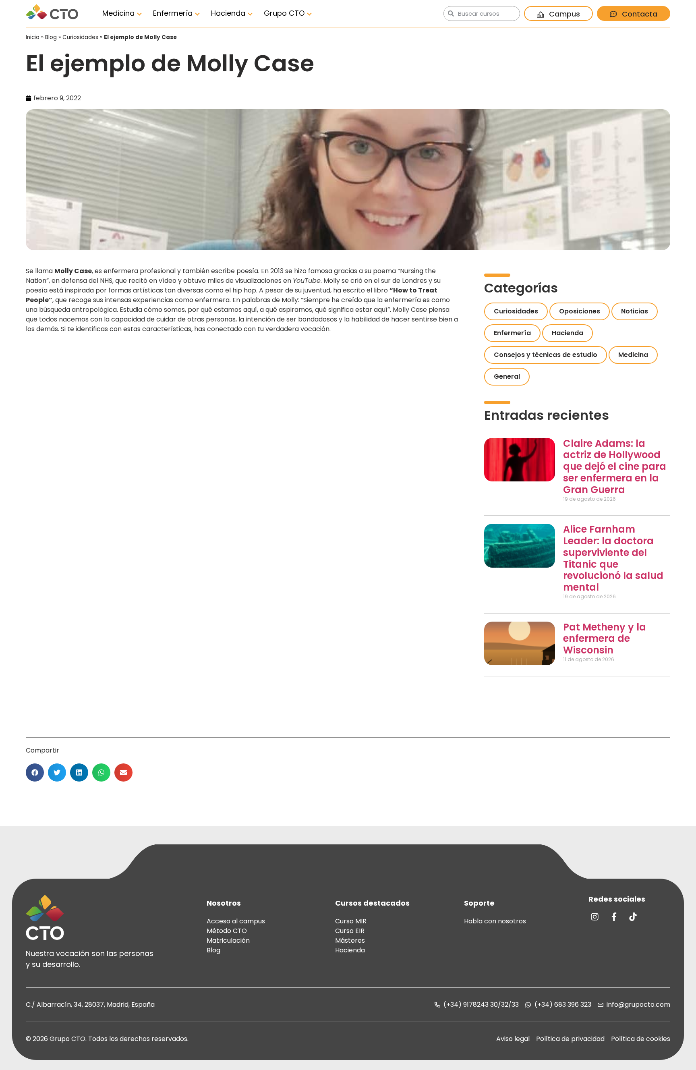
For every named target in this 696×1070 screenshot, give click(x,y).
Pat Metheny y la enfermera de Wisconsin (604, 638)
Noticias (634, 311)
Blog (51, 37)
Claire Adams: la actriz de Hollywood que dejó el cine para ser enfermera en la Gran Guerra (614, 466)
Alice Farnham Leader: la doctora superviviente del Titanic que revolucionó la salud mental (613, 558)
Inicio (32, 37)
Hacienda (228, 13)
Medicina (118, 13)
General (507, 376)
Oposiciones (579, 311)
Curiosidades (80, 37)
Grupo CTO (284, 13)
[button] (35, 772)
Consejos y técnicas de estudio (545, 354)
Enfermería (173, 13)
